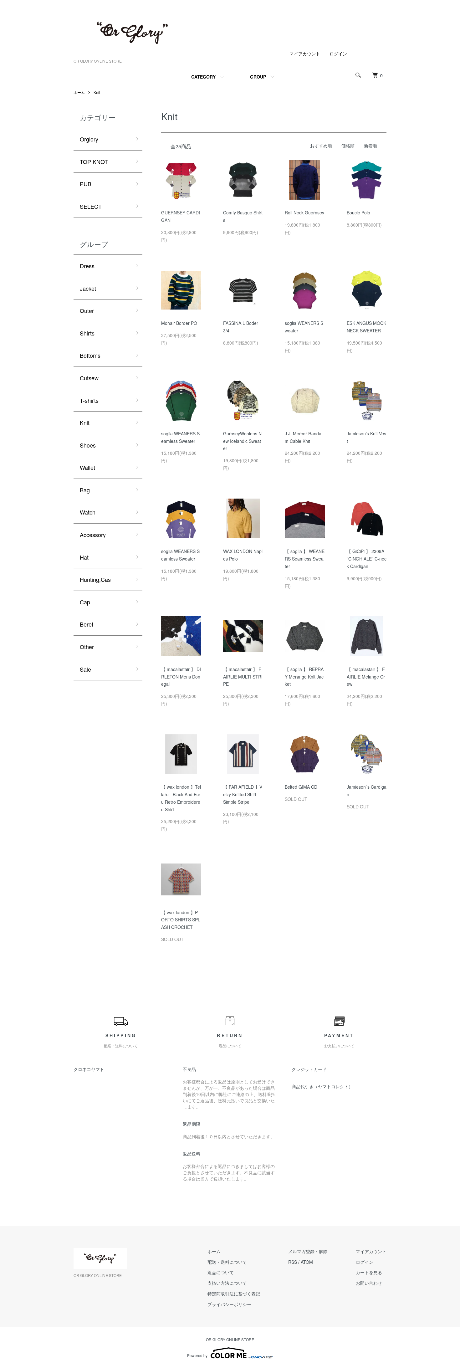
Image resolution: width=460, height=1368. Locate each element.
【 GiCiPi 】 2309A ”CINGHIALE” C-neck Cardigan (366, 558)
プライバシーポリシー (229, 1304)
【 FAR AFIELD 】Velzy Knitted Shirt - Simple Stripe (242, 794)
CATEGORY (203, 77)
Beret (86, 624)
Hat (84, 557)
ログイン (338, 53)
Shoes (88, 445)
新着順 (370, 145)
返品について (220, 1272)
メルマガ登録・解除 (308, 1251)
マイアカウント (304, 53)
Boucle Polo (358, 212)
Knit (97, 92)
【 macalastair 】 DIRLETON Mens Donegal (181, 676)
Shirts (87, 333)
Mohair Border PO (179, 323)
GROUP (258, 77)
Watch (87, 512)
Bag (85, 490)
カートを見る (369, 1272)
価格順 (348, 145)
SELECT (91, 206)
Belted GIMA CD (301, 787)
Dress (87, 266)
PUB (85, 184)
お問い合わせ (369, 1283)
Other (87, 647)
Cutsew (89, 378)
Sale (85, 669)
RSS (292, 1262)
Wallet (87, 467)
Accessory (93, 534)
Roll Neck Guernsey (304, 212)
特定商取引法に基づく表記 (233, 1293)
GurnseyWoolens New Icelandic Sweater (242, 441)
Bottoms (90, 355)
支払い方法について (227, 1283)
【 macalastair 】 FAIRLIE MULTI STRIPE (243, 676)
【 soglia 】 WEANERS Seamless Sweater (305, 558)
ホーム (79, 92)
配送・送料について (227, 1262)
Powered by (197, 1355)
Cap (85, 602)
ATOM (307, 1262)
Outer (87, 310)
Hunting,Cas (95, 579)
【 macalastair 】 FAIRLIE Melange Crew (366, 676)
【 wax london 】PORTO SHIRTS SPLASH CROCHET (180, 919)
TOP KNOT (94, 161)
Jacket (88, 288)
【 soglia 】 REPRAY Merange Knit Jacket (304, 676)
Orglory (89, 139)
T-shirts (89, 400)
